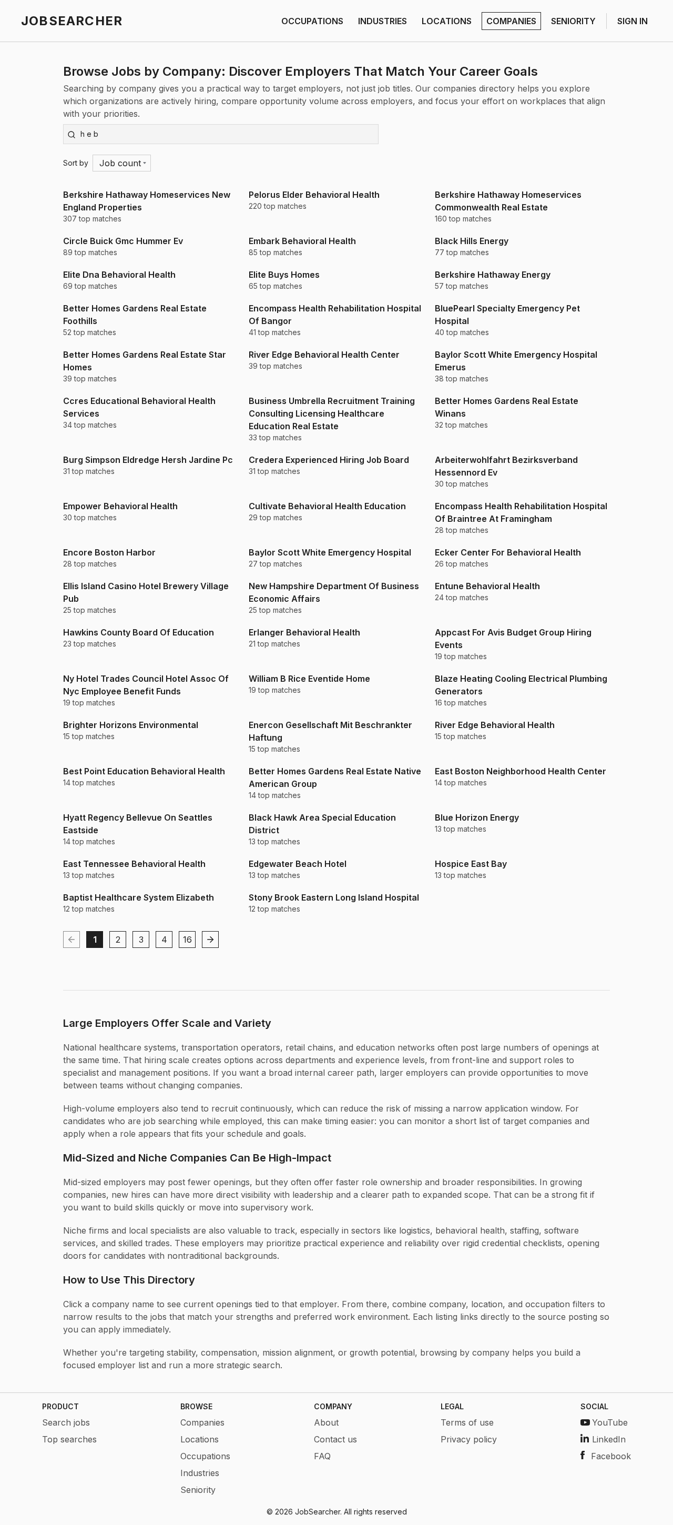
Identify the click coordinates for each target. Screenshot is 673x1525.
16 (187, 939)
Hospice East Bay (471, 864)
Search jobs (66, 1422)
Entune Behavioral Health (487, 586)
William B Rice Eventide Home (309, 678)
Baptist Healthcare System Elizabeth (138, 897)
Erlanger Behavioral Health (304, 632)
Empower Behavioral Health (120, 506)
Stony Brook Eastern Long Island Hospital (334, 897)
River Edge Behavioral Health (495, 725)
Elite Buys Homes (284, 274)
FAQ (322, 1456)
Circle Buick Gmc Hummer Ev (123, 241)
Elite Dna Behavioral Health (119, 274)
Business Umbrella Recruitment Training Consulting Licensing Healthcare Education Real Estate (332, 413)
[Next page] (210, 939)
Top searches (69, 1439)
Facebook (611, 1456)
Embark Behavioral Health (302, 241)
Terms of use (467, 1422)
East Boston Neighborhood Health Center (520, 771)
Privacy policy (469, 1439)
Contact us (335, 1439)
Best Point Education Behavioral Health (144, 771)
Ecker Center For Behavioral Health (508, 552)
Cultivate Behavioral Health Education (327, 506)
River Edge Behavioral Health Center (324, 354)
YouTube (610, 1422)
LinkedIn (609, 1439)
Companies (202, 1422)
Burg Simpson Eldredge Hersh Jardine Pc (148, 460)
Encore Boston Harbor (109, 552)
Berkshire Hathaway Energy (492, 274)
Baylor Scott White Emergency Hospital (330, 552)
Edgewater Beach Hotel (297, 864)
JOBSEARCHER (72, 20)
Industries (199, 1473)
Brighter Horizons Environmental (130, 725)
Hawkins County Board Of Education (138, 632)
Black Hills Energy (471, 241)
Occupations (205, 1456)
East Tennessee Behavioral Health (134, 864)
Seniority (198, 1489)
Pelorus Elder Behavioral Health (314, 194)
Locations (199, 1439)
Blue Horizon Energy (477, 817)
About (326, 1422)
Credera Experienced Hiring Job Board (329, 460)
